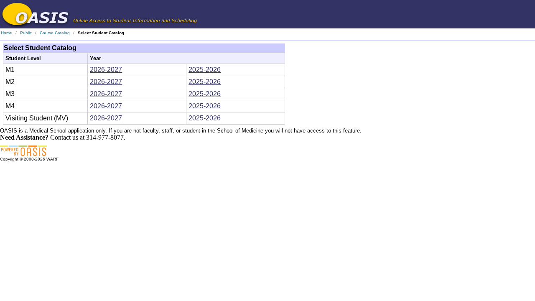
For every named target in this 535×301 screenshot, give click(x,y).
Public (26, 33)
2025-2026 (205, 69)
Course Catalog (55, 33)
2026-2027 (106, 69)
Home (6, 33)
